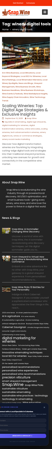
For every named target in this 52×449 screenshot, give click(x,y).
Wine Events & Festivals (12, 93)
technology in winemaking (17, 399)
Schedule (30, 3)
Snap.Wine (13, 384)
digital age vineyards (36, 122)
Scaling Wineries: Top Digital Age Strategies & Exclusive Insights (25, 110)
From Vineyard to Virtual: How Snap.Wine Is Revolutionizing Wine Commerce (30, 259)
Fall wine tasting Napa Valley (29, 345)
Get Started (18, 3)
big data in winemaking (15, 122)
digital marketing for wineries (15, 125)
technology (41, 395)
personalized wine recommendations (24, 374)
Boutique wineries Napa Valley (37, 324)
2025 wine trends (8, 313)
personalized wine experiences (20, 370)
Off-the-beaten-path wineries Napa (15, 363)
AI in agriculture (11, 316)
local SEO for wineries (14, 356)
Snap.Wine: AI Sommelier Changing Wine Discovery (26, 230)
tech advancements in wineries (25, 132)
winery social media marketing (16, 139)
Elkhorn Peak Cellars (9, 345)
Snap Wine (32, 118)
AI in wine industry (28, 316)
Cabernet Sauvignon (14, 327)
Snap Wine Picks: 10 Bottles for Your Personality (28, 288)
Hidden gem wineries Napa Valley (34, 349)
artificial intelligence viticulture (13, 324)
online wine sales (32, 128)
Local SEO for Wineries (31, 76)
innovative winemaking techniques (22, 352)
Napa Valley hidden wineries (38, 356)
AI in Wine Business (10, 72)
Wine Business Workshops (32, 90)
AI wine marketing (32, 320)
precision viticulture (16, 377)
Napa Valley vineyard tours (12, 360)
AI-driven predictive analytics (27, 313)
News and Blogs (26, 83)
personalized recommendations (21, 367)
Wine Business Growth (25, 86)
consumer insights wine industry (14, 331)
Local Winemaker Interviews (29, 79)
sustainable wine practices (17, 395)
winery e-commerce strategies (27, 135)
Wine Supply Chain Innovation (15, 97)
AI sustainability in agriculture (13, 320)
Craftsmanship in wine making (13, 335)
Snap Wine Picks (34, 385)
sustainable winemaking (16, 392)
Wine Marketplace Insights (35, 93)
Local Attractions (27, 72)
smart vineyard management (19, 381)
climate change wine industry (38, 327)
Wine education (32, 402)
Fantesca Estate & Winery (11, 349)
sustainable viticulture (15, 388)
